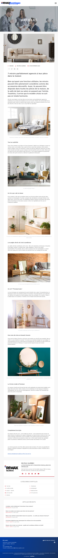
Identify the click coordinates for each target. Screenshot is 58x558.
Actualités (9, 492)
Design (11, 65)
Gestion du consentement (38, 554)
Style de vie (34, 492)
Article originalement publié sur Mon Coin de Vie (19, 453)
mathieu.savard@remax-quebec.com (15, 548)
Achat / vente (10, 490)
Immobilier (33, 488)
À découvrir (9, 488)
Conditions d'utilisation (26, 554)
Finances (33, 486)
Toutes (8, 486)
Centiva (32, 556)
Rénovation (34, 490)
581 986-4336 (8, 546)
